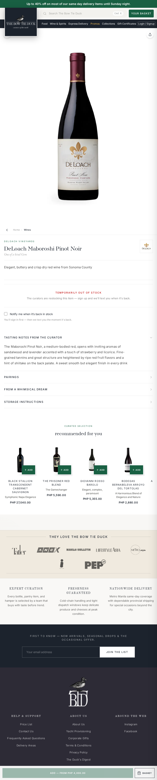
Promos (95, 23)
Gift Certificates (126, 23)
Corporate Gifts (78, 738)
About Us (78, 724)
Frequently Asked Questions (26, 738)
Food (44, 23)
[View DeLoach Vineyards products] (146, 246)
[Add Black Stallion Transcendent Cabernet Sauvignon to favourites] (30, 449)
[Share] (150, 34)
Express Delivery (78, 23)
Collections (108, 23)
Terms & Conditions (79, 745)
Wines (27, 229)
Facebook (130, 731)
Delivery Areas (26, 745)
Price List (26, 724)
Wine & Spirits (58, 23)
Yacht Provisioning (78, 731)
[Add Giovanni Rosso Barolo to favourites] (102, 449)
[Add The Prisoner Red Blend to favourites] (66, 449)
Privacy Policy (79, 752)
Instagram (130, 724)
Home (16, 229)
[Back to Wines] (6, 230)
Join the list (117, 652)
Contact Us (26, 731)
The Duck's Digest (78, 759)
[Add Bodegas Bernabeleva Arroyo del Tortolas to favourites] (138, 449)
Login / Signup (146, 23)
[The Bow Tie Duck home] (20, 22)
